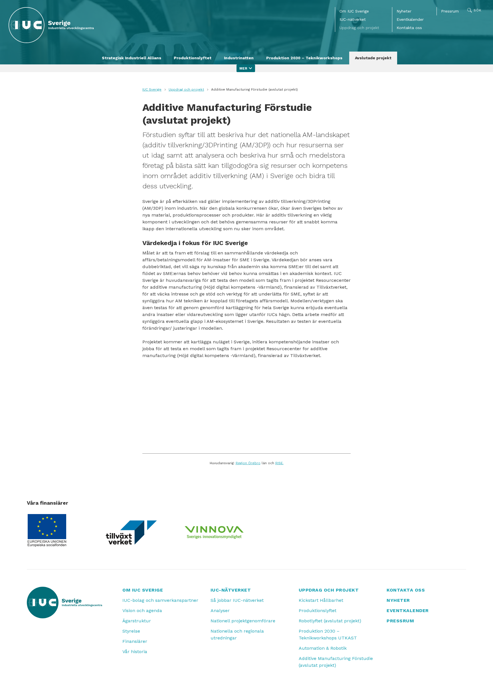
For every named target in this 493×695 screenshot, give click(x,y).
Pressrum (450, 11)
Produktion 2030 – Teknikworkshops (304, 58)
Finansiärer (134, 641)
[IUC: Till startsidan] (51, 25)
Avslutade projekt (373, 58)
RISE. (279, 463)
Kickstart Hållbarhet (321, 600)
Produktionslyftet (192, 58)
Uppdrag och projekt (359, 27)
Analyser (220, 610)
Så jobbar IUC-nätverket (237, 600)
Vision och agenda (142, 610)
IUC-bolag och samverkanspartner (160, 600)
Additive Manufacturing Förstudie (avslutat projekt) (336, 662)
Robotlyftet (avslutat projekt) (330, 620)
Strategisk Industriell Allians (131, 58)
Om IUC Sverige (354, 11)
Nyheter (404, 11)
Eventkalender (410, 19)
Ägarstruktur (136, 620)
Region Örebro (248, 463)
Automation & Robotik (323, 648)
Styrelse (131, 631)
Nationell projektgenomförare (243, 620)
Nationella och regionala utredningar (237, 634)
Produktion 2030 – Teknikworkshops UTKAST (328, 634)
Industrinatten (239, 58)
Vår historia (134, 651)
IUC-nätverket (353, 19)
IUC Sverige (151, 89)
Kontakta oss (409, 27)
